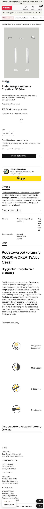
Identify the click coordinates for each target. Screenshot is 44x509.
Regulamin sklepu (8, 493)
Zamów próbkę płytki (9, 479)
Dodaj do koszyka (18, 156)
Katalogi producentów (10, 481)
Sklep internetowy (19, 506)
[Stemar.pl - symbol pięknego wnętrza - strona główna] (7, 8)
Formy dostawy (7, 464)
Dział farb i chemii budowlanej (12, 456)
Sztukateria (34, 18)
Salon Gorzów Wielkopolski (11, 454)
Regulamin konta (8, 491)
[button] (40, 13)
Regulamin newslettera (10, 498)
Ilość (3, 130)
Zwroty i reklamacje (9, 469)
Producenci (6, 476)
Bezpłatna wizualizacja (10, 483)
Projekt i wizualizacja (22, 18)
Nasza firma (6, 452)
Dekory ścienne (36, 24)
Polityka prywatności (9, 496)
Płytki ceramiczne (7, 18)
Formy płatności (7, 466)
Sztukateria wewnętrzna (21, 24)
